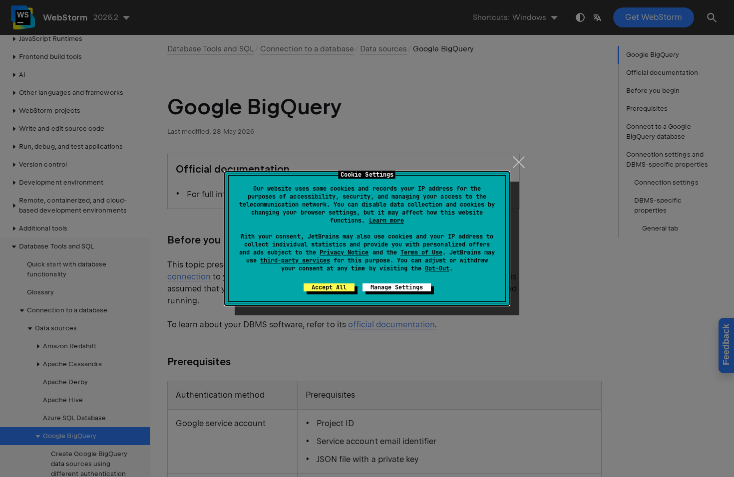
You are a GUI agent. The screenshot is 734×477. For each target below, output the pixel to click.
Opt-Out (437, 268)
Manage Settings (396, 287)
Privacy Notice (344, 252)
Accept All (329, 287)
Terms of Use (421, 252)
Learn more (386, 221)
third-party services (295, 260)
